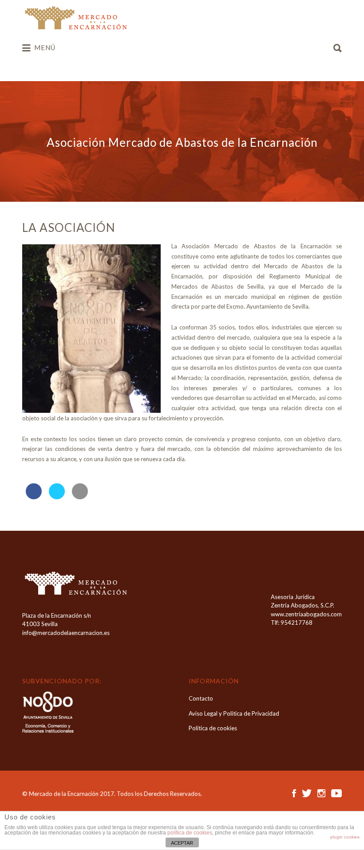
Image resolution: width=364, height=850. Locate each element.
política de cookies (189, 833)
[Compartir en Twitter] (57, 496)
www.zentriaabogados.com (306, 614)
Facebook (294, 793)
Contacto (201, 698)
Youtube (336, 793)
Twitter (307, 793)
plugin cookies (345, 836)
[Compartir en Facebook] (34, 496)
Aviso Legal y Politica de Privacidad (234, 713)
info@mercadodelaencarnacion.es (66, 632)
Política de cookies (213, 728)
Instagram (321, 793)
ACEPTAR (182, 843)
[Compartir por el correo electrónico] (80, 496)
